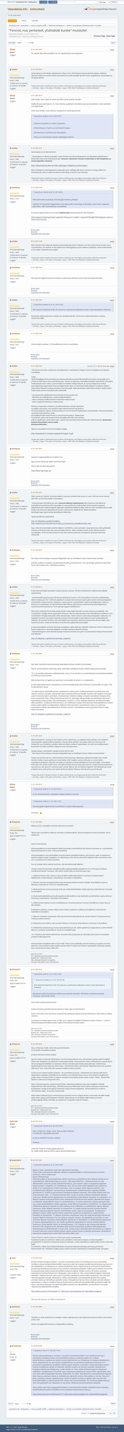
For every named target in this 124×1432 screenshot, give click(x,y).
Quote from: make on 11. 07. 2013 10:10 (48, 801)
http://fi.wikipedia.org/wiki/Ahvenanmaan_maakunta (50, 638)
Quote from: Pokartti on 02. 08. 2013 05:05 (49, 1126)
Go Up (10, 1404)
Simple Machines (22, 1427)
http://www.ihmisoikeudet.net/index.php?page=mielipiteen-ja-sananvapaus (59, 165)
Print (113, 43)
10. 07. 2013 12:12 (36, 148)
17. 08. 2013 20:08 (36, 1346)
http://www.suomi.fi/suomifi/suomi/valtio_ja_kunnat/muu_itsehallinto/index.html (61, 523)
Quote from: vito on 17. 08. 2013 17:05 (47, 1351)
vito (14, 1258)
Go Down (11, 43)
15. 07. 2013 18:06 (36, 822)
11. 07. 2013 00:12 (36, 587)
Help (97, 1427)
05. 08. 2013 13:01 (36, 1160)
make (14, 69)
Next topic (111, 36)
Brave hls (34, 232)
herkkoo (16, 187)
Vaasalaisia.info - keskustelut (26, 9)
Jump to (83, 1413)
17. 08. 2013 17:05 (36, 1258)
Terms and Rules (105, 1427)
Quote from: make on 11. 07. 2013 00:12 (48, 789)
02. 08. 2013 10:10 (36, 1121)
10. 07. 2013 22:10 (36, 448)
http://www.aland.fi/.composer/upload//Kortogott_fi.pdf (52, 433)
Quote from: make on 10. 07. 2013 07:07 (48, 116)
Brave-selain (35, 230)
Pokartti (16, 822)
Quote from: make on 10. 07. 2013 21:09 (48, 974)
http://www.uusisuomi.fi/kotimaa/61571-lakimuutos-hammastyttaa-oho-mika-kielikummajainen (66, 1291)
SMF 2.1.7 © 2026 (11, 1427)
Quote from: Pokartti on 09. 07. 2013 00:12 (49, 192)
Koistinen (16, 1346)
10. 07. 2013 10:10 (36, 49)
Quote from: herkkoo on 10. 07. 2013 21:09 (49, 305)
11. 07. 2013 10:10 (36, 736)
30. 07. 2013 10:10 (36, 969)
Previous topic (99, 36)
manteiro (16, 1160)
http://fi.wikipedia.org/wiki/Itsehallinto (45, 521)
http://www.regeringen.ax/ (41, 471)
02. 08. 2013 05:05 (36, 1044)
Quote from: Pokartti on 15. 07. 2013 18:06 (49, 1165)
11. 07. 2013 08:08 (36, 653)
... (27, 43)
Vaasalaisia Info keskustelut (40, 234)
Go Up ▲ (115, 1427)
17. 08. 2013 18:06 (36, 1307)
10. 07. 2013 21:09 (36, 187)
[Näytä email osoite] (11, 1272)
